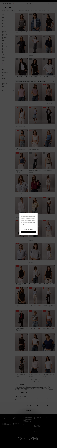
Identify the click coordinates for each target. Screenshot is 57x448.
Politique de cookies (26, 223)
